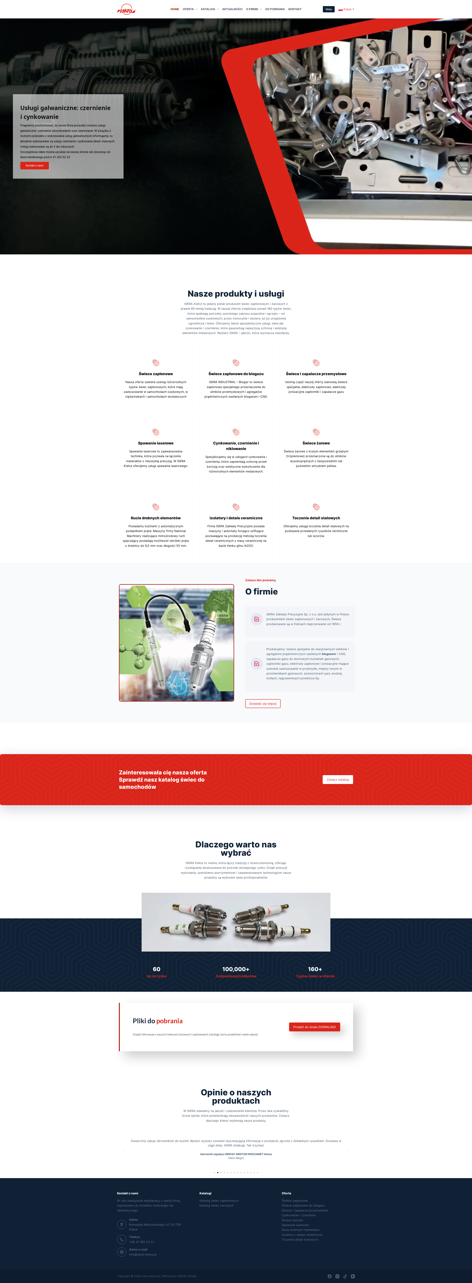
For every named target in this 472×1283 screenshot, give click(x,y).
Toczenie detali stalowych (300, 1239)
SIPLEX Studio (187, 1276)
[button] (123, 1151)
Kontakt (295, 9)
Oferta (188, 9)
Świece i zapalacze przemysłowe (305, 1210)
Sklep (329, 9)
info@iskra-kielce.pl (143, 1254)
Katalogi (208, 9)
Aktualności (232, 9)
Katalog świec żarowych (216, 1205)
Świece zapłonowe (295, 1200)
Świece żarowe (292, 1220)
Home (175, 9)
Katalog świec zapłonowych (219, 1200)
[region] (236, 136)
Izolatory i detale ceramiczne (302, 1235)
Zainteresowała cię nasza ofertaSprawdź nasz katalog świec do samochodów (163, 779)
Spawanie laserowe (295, 1225)
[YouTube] (353, 1276)
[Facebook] (330, 1276)
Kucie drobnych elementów (301, 1230)
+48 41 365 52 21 (141, 1242)
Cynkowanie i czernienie (299, 1215)
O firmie (252, 9)
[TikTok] (345, 1276)
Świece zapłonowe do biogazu (303, 1205)
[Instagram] (337, 1276)
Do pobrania (275, 9)
